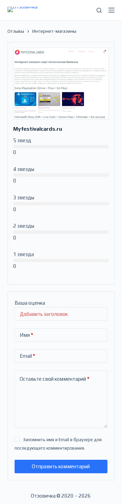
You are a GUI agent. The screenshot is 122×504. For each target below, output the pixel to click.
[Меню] (111, 10)
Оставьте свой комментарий (54, 379)
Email (27, 356)
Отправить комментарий (61, 466)
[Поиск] (99, 10)
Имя (26, 335)
